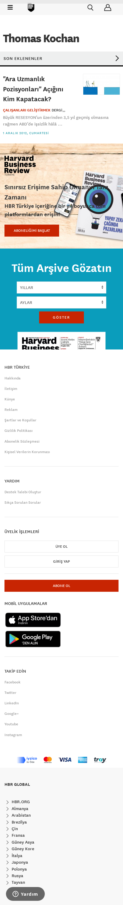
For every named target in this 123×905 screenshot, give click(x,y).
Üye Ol (61, 546)
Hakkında (12, 378)
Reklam (11, 409)
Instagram (13, 735)
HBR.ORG (20, 801)
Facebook (12, 682)
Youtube (11, 724)
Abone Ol (61, 585)
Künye (9, 399)
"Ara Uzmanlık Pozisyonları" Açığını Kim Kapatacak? (33, 89)
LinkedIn (11, 703)
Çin (14, 828)
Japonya (19, 862)
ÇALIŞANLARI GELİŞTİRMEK (26, 110)
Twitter (10, 692)
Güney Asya (22, 842)
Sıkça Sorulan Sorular (22, 502)
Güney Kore (22, 848)
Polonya (18, 869)
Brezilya (18, 822)
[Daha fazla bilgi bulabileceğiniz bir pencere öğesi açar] (25, 894)
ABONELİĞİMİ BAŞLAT (32, 230)
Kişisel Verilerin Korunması (27, 452)
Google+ (11, 713)
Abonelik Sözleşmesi (21, 441)
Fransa (17, 835)
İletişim (10, 388)
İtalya (16, 855)
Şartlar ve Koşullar (20, 420)
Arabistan (20, 815)
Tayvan (17, 882)
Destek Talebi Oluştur (22, 492)
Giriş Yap (61, 561)
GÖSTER (61, 317)
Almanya (19, 808)
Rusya (16, 875)
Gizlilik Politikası (18, 430)
